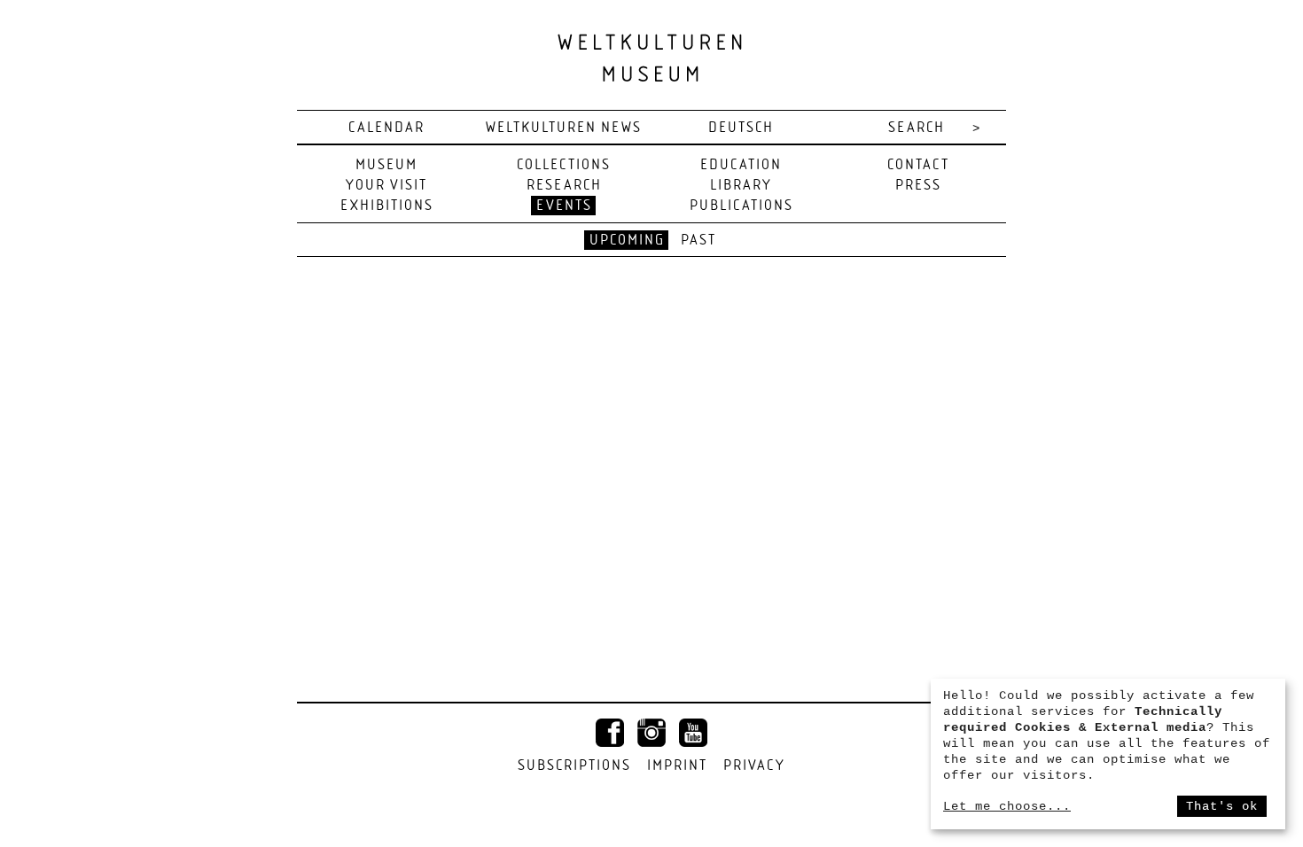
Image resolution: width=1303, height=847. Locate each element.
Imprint (677, 766)
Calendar (386, 128)
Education (741, 165)
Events (564, 206)
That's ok (1222, 806)
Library (741, 185)
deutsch (741, 128)
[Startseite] (651, 57)
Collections (564, 165)
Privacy (754, 766)
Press (918, 185)
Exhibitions (386, 206)
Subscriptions (574, 766)
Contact (918, 165)
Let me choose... (1007, 806)
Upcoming (627, 240)
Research (564, 185)
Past (698, 240)
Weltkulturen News (564, 128)
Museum (386, 165)
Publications (741, 206)
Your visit (386, 185)
